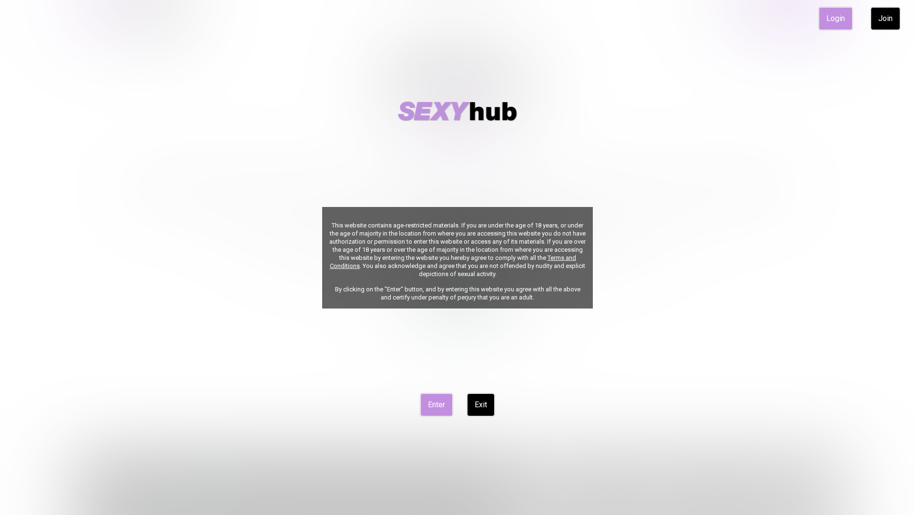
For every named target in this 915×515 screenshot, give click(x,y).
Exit (481, 404)
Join (885, 18)
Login (835, 18)
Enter (436, 404)
